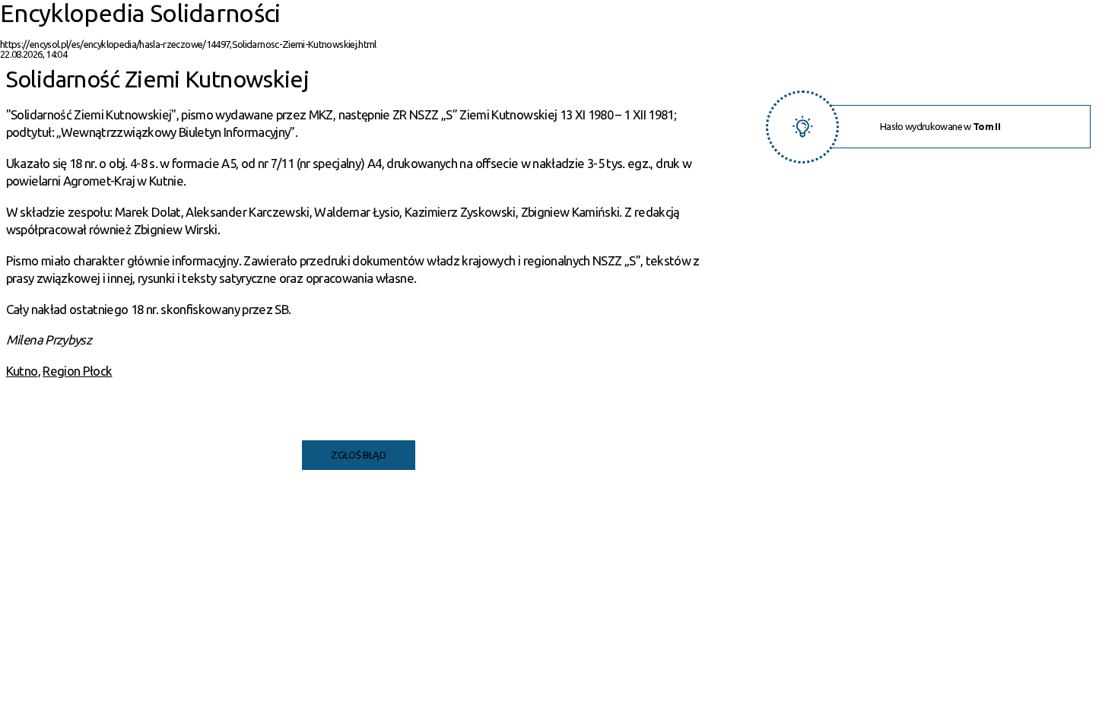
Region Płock (77, 371)
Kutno (22, 371)
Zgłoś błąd (358, 454)
